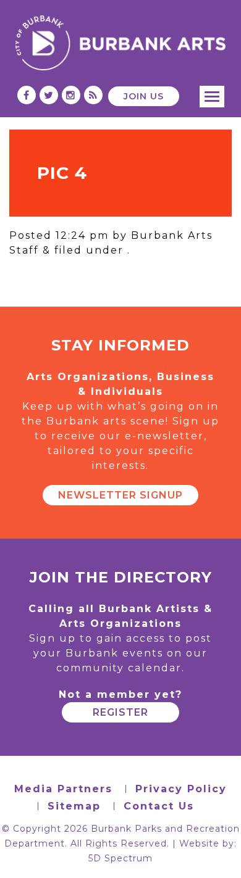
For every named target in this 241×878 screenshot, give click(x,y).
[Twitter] (49, 95)
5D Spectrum (120, 858)
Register (120, 712)
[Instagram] (71, 95)
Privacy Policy (181, 789)
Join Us (144, 96)
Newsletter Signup (120, 495)
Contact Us (159, 806)
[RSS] (93, 95)
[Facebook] (26, 95)
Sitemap (74, 806)
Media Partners (63, 789)
